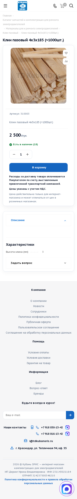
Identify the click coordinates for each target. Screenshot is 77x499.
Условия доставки (38, 357)
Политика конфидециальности (38, 316)
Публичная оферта (38, 322)
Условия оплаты (38, 352)
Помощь (39, 341)
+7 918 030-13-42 (52, 427)
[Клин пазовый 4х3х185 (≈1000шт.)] (38, 76)
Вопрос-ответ (38, 388)
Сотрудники (38, 311)
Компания (38, 290)
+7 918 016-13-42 (52, 433)
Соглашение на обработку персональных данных (38, 332)
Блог (39, 383)
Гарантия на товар (38, 363)
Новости (38, 306)
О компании (38, 301)
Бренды (38, 393)
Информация (38, 372)
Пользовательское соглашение (38, 327)
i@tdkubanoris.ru (41, 441)
